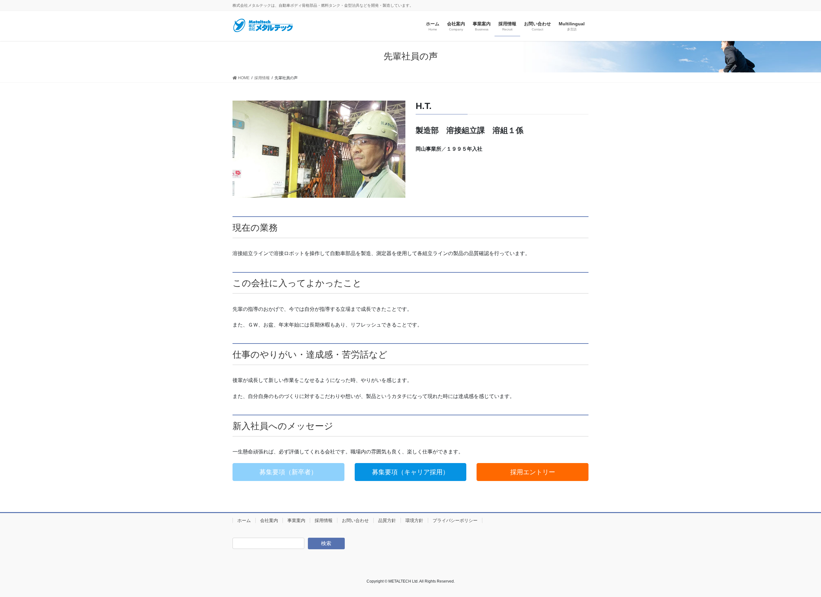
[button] (288, 472)
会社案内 (269, 520)
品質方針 (387, 520)
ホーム (244, 520)
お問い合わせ (355, 520)
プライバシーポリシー (455, 520)
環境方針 (414, 520)
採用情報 (324, 520)
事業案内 (296, 520)
